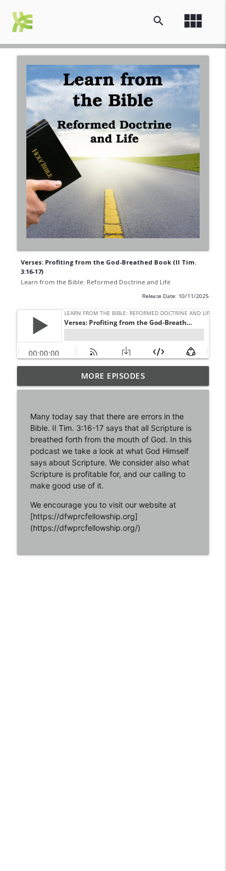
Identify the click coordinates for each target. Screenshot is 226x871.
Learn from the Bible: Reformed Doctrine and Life (96, 282)
